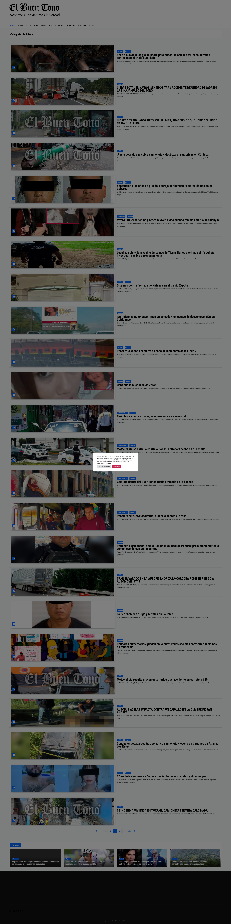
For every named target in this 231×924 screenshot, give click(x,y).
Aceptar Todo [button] (116, 466)
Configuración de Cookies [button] (104, 466)
